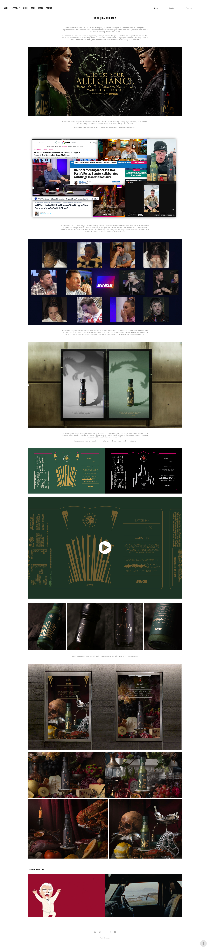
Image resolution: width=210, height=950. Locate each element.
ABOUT (33, 8)
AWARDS (40, 8)
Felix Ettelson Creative (173, 8)
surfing (25, 8)
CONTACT (49, 8)
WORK (6, 8)
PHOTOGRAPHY (15, 8)
